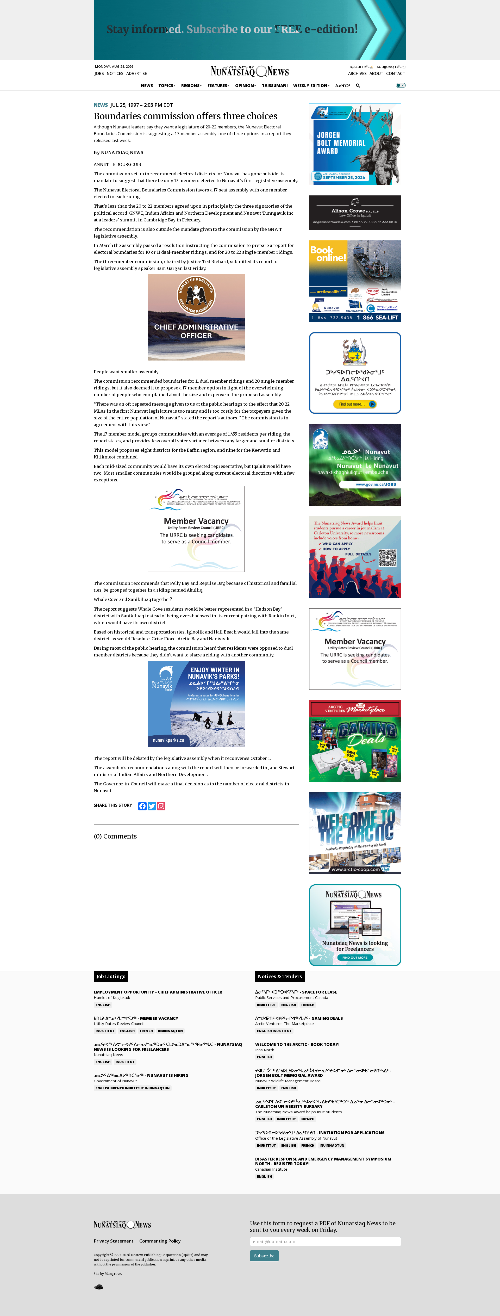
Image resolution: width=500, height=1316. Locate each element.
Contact (395, 73)
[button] (98, 1287)
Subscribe (264, 1255)
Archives (357, 73)
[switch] (400, 85)
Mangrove (113, 1274)
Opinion (244, 85)
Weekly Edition (310, 85)
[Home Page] (250, 71)
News (147, 85)
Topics (165, 85)
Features (217, 85)
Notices (115, 73)
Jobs (99, 73)
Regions (190, 85)
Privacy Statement (114, 1241)
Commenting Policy (160, 1241)
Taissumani (275, 85)
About (376, 73)
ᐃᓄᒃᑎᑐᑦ (343, 85)
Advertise (136, 73)
